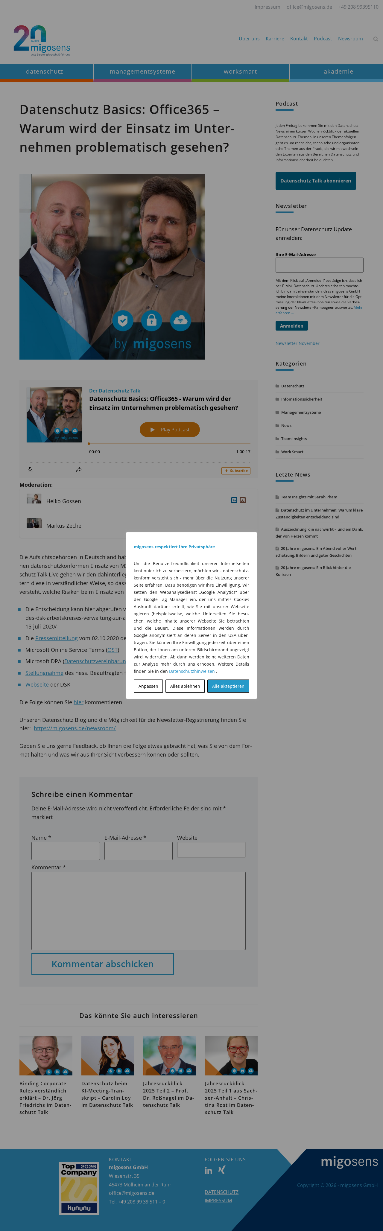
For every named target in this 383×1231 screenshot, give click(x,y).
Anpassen (148, 686)
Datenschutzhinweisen (192, 671)
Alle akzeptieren (228, 686)
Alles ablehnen (185, 686)
